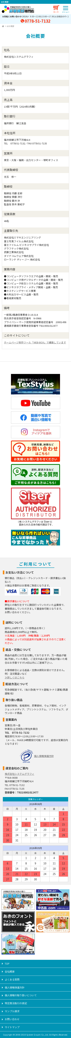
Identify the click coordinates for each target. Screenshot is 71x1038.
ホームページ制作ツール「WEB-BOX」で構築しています (35, 342)
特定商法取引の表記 (16, 1003)
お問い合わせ (12, 1019)
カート (56, 11)
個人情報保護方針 (44, 756)
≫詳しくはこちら (14, 677)
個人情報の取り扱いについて (21, 995)
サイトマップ (12, 1027)
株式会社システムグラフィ (19, 774)
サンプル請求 (12, 1011)
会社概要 (10, 26)
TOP (7, 963)
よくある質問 (12, 979)
